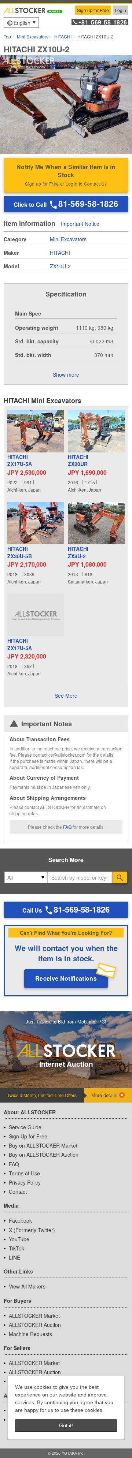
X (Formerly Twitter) (32, 1230)
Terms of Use (24, 1173)
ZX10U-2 (60, 266)
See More (66, 695)
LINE (14, 1257)
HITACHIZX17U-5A (19, 461)
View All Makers (27, 1286)
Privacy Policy (25, 1182)
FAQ (67, 827)
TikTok (16, 1248)
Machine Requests (30, 1334)
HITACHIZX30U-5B (19, 552)
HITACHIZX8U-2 (78, 552)
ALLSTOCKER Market (34, 1315)
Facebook (20, 1220)
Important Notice (80, 224)
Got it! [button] (66, 1425)
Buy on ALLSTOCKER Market (43, 1145)
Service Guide (25, 1127)
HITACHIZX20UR (78, 461)
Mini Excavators (68, 239)
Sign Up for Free (28, 1136)
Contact (18, 1191)
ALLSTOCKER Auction (35, 1324)
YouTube (19, 1239)
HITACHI (60, 252)
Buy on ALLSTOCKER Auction (43, 1154)
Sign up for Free (93, 10)
